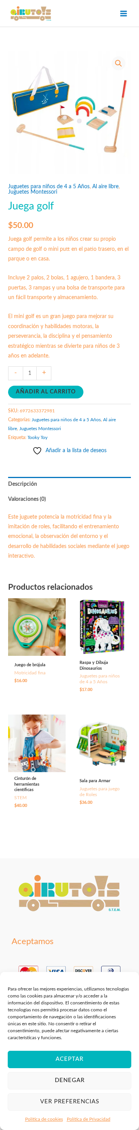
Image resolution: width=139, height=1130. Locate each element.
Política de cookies (44, 1119)
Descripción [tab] (22, 484)
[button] (118, 63)
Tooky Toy (37, 437)
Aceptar (69, 1059)
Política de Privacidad (88, 1119)
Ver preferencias (69, 1101)
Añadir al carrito (46, 392)
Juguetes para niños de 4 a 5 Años (49, 186)
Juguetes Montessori (32, 192)
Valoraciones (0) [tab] (27, 499)
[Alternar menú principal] (123, 13)
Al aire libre (105, 186)
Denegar (70, 1080)
